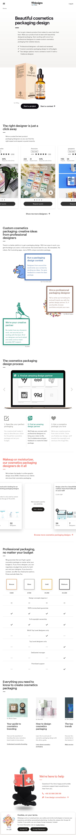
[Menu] (4, 4)
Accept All (23, 829)
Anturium (34, 148)
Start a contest (47, 106)
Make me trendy (70, 744)
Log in (71, 4)
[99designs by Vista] (37, 4)
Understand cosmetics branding (17, 744)
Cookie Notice (40, 825)
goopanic (71, 148)
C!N (10, 829)
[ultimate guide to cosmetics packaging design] (46, 707)
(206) (12, 154)
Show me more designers (37, 214)
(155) (49, 154)
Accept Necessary (39, 829)
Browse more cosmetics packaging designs (52, 535)
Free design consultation (55, 797)
